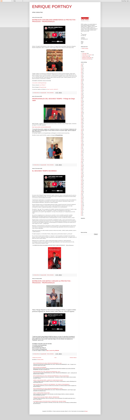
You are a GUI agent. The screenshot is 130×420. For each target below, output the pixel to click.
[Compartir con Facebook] (60, 92)
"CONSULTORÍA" (85, 56)
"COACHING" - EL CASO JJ (87, 54)
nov (81, 76)
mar (81, 70)
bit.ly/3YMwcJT (42, 85)
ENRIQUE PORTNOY (52, 6)
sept (81, 79)
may (81, 68)
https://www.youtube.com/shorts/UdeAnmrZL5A (41, 127)
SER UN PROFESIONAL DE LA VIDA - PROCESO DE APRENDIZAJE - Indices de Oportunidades (51, 375)
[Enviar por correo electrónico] (56, 92)
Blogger (86, 411)
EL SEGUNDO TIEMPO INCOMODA (44, 171)
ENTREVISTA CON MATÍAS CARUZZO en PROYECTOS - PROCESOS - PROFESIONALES (51, 282)
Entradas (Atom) (40, 359)
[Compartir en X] (58, 92)
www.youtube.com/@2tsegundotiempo (39, 82)
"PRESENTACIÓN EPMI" (86, 59)
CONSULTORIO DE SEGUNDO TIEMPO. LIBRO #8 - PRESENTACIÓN (46, 397)
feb (81, 72)
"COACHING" (84, 53)
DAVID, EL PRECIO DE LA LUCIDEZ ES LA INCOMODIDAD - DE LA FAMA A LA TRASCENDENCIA (51, 384)
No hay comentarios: (50, 92)
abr (81, 69)
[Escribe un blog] (57, 92)
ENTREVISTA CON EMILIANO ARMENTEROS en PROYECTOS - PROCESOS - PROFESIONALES (54, 20)
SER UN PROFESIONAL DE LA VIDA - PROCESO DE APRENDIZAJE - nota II (47, 363)
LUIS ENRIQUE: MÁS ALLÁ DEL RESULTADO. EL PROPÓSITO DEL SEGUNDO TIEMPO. (49, 401)
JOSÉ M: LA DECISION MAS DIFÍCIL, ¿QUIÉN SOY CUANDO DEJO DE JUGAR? (48, 380)
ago (81, 64)
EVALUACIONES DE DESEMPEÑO (39, 367)
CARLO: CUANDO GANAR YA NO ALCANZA (41, 392)
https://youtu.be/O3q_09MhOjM (53, 350)
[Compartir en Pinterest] (61, 92)
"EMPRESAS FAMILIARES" (87, 57)
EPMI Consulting (85, 48)
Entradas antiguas (73, 357)
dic (81, 75)
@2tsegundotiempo (42, 87)
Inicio (55, 357)
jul (81, 65)
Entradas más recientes (36, 357)
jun (81, 66)
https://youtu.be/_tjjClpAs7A (52, 89)
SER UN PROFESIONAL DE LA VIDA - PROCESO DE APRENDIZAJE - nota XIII (47, 388)
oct (81, 77)
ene (81, 73)
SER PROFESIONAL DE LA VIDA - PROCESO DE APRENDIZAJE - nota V (46, 371)
